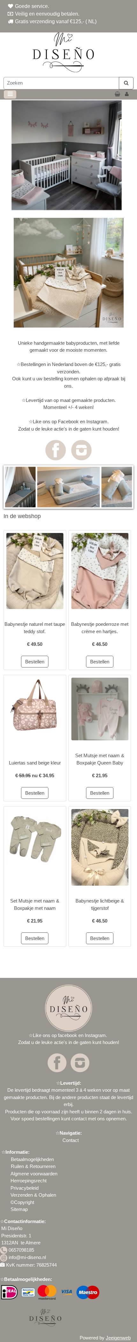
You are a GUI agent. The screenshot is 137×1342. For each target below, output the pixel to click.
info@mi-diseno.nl (27, 1257)
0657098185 (21, 1250)
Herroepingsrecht (29, 1180)
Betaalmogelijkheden (32, 1159)
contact (79, 1118)
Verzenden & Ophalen (33, 1195)
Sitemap (19, 1209)
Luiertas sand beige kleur (35, 762)
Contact (70, 1140)
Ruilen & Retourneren (33, 1166)
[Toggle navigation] (10, 94)
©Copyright (22, 1202)
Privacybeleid (25, 1188)
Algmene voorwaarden (34, 1173)
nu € (34, 775)
